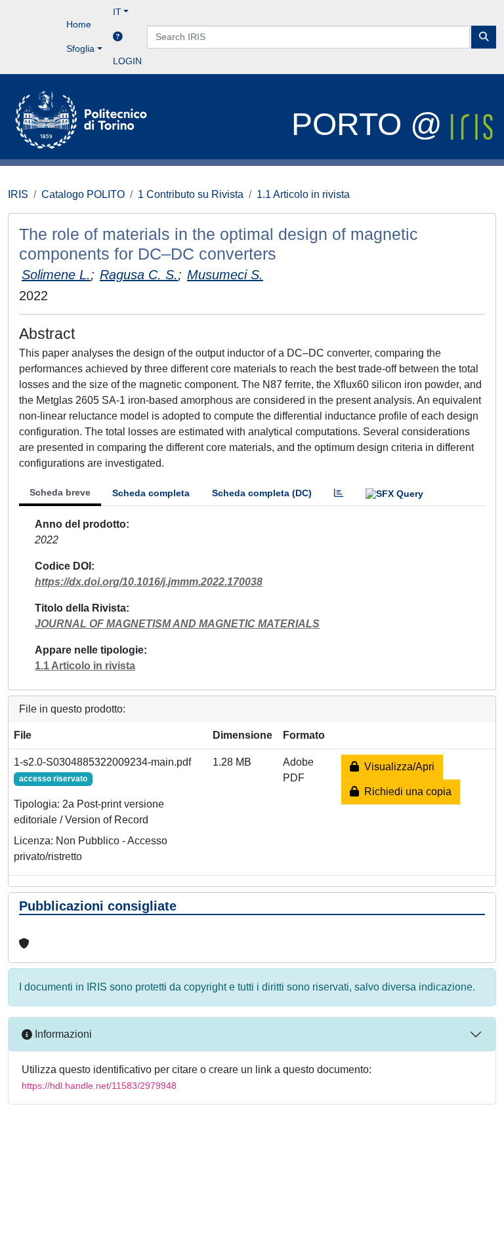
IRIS (18, 194)
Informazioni (62, 1034)
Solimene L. (56, 274)
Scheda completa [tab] (151, 493)
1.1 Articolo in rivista (303, 194)
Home (78, 24)
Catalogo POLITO (83, 194)
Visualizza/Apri (396, 766)
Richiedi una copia (405, 791)
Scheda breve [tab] (60, 492)
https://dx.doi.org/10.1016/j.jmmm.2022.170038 (148, 581)
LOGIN (127, 61)
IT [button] (117, 12)
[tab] (338, 493)
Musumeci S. (225, 274)
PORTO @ (371, 124)
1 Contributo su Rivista (190, 194)
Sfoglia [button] (80, 48)
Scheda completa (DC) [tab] (262, 493)
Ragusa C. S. (139, 274)
